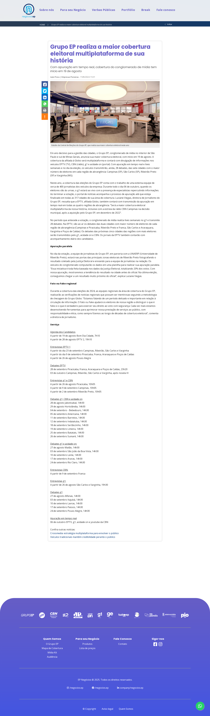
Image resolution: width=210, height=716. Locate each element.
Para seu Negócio (73, 10)
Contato (122, 643)
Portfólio (128, 10)
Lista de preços (87, 648)
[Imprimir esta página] (45, 110)
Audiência (52, 656)
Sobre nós (46, 10)
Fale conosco (165, 10)
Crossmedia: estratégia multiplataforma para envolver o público (84, 533)
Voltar (169, 24)
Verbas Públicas (103, 10)
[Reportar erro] (45, 116)
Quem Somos (126, 708)
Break (145, 10)
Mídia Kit (52, 652)
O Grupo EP (52, 643)
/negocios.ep (76, 687)
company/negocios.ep (131, 687)
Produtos (87, 643)
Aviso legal (107, 708)
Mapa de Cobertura (52, 648)
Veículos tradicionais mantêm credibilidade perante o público (82, 537)
